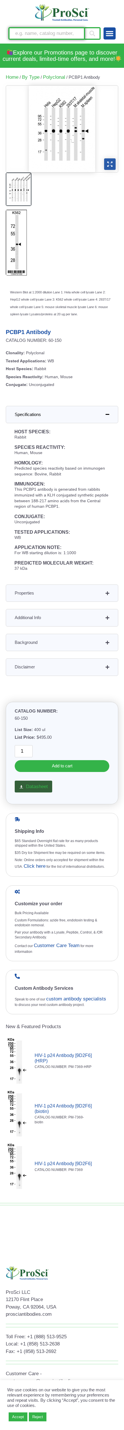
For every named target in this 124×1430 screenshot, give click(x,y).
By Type (31, 77)
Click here (35, 866)
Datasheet (37, 786)
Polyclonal (54, 77)
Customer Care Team (57, 945)
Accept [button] (18, 1417)
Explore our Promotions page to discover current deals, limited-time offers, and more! (60, 55)
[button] (110, 33)
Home (12, 77)
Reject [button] (37, 1417)
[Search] (93, 33)
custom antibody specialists (76, 999)
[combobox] (46, 33)
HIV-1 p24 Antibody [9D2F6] (63, 1163)
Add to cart (62, 765)
